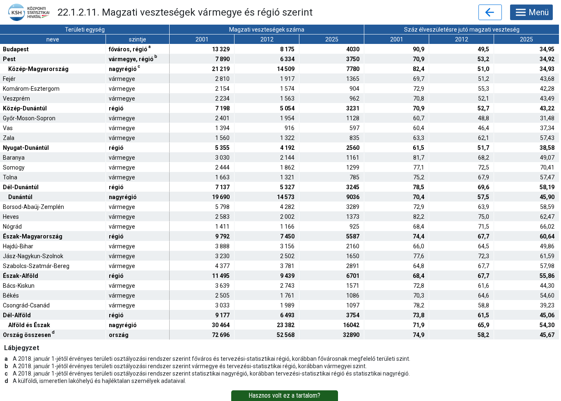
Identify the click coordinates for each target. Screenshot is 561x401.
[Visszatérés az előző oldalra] (490, 12)
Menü (539, 12)
